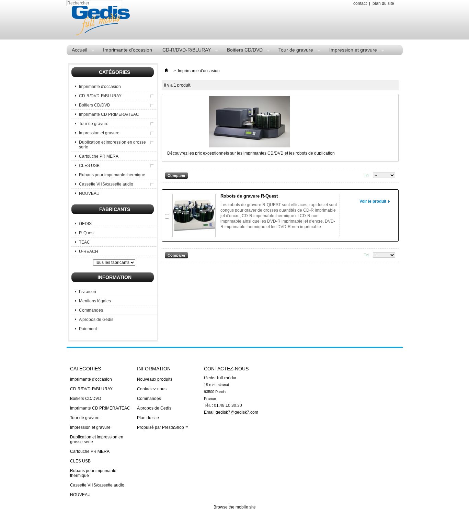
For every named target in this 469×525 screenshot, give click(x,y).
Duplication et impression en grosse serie (112, 144)
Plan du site (148, 417)
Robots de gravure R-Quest (249, 196)
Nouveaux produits (154, 379)
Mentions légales (95, 301)
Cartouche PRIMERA (98, 156)
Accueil (77, 51)
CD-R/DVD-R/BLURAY (184, 51)
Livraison (87, 291)
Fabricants (114, 209)
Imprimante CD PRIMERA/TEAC (109, 114)
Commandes (91, 310)
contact (360, 3)
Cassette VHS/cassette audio (106, 184)
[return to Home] (166, 70)
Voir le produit (372, 201)
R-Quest (86, 233)
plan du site (383, 3)
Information (114, 277)
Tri (366, 175)
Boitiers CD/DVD (242, 51)
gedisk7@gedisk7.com (237, 412)
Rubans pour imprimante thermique (112, 174)
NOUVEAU (89, 193)
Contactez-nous (152, 389)
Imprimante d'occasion (127, 50)
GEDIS (85, 223)
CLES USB (89, 165)
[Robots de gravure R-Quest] (194, 215)
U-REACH (88, 251)
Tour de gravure (293, 51)
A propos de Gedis (96, 319)
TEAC (84, 242)
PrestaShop (173, 427)
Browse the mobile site (235, 507)
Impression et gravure (350, 51)
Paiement (88, 328)
